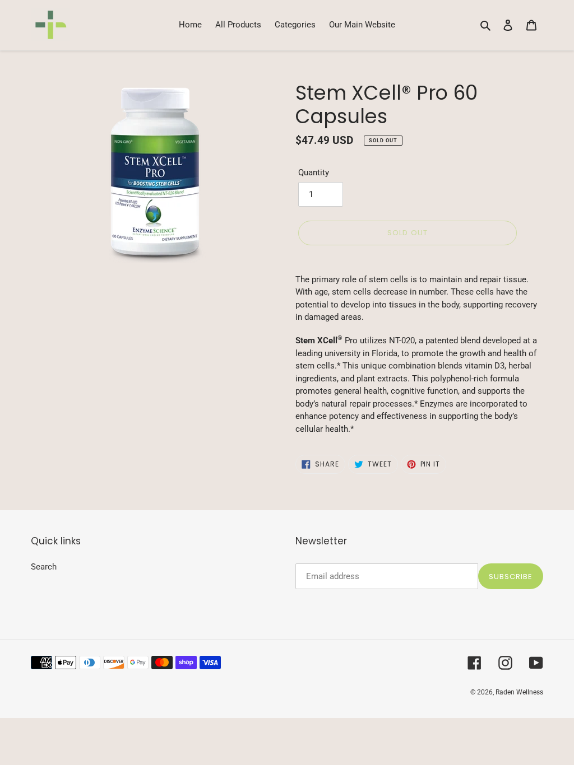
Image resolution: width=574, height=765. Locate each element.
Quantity (313, 172)
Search (44, 567)
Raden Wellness (519, 692)
